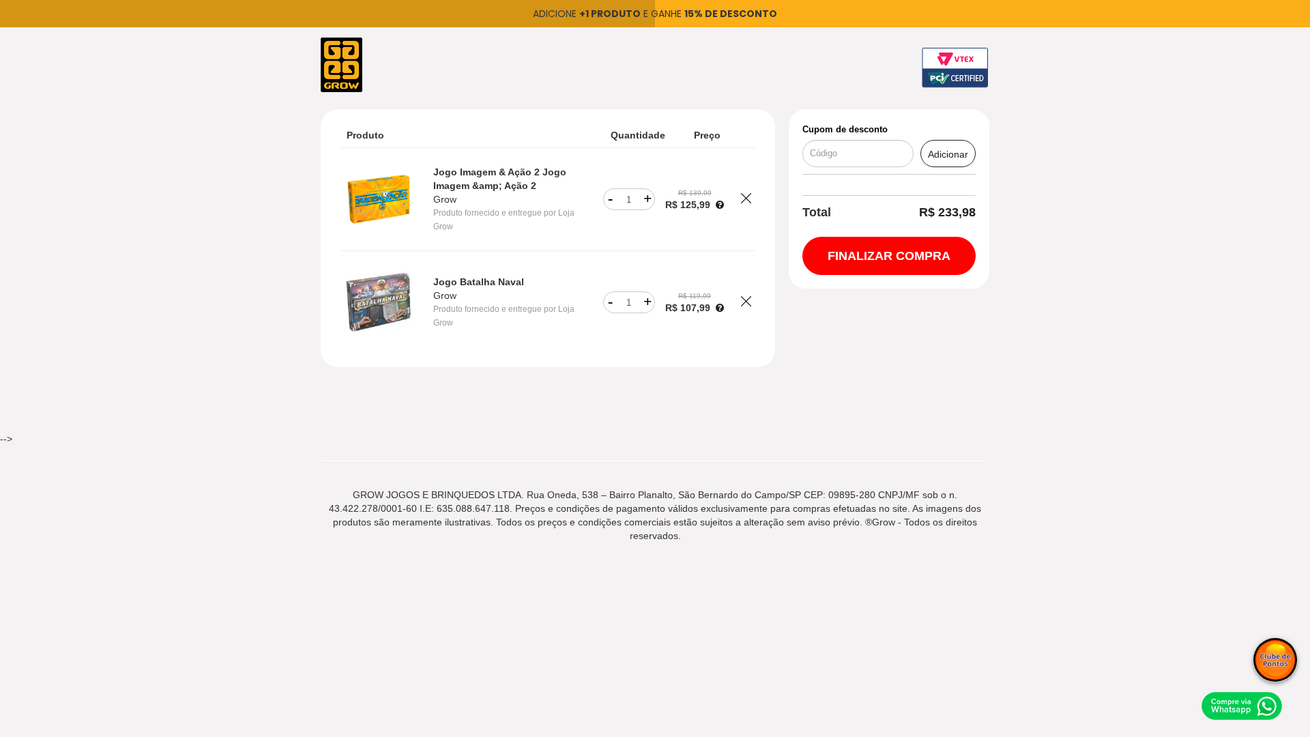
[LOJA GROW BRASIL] (341, 64)
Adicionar (948, 154)
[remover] (746, 199)
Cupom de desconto (845, 129)
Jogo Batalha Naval (478, 281)
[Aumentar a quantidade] (647, 199)
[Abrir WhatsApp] (1242, 706)
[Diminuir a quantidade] (610, 199)
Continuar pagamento (889, 256)
